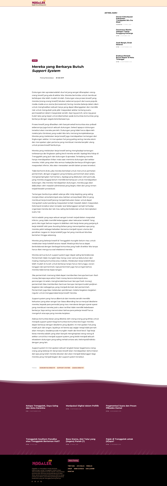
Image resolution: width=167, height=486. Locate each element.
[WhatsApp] (60, 86)
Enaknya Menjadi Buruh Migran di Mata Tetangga (125, 57)
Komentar (119, 24)
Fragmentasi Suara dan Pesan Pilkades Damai (121, 407)
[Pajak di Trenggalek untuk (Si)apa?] (123, 426)
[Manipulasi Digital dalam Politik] (83, 393)
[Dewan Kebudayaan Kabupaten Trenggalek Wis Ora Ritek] (110, 21)
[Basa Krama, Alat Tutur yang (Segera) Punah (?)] (83, 426)
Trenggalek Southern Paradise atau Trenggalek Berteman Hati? (43, 440)
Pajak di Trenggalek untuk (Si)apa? (119, 440)
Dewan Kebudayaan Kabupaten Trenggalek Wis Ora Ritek (124, 19)
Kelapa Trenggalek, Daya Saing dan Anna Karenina (42, 407)
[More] (65, 86)
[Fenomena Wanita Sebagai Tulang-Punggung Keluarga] (110, 34)
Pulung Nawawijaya (47, 78)
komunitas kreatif (47, 368)
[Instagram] (35, 482)
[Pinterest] (56, 86)
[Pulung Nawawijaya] (37, 77)
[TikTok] (38, 482)
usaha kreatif (78, 368)
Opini (35, 60)
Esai (27, 411)
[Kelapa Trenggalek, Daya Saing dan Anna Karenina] (43, 393)
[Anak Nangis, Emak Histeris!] (110, 47)
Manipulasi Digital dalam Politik (82, 406)
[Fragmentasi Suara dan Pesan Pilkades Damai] (123, 393)
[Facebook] (47, 86)
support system (63, 368)
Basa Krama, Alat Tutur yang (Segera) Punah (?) (80, 440)
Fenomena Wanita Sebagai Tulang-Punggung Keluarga (124, 31)
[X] (52, 86)
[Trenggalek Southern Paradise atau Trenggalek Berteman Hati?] (43, 426)
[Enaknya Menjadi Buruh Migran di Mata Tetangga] (110, 60)
